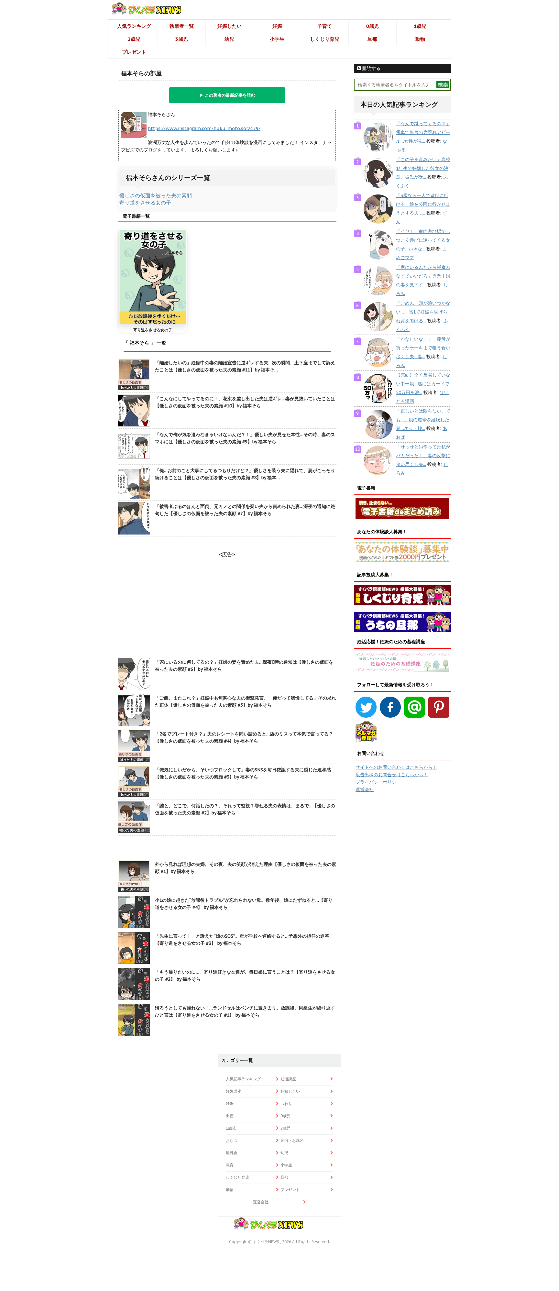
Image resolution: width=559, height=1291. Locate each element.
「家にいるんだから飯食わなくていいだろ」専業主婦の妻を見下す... (423, 276)
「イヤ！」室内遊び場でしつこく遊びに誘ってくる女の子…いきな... (423, 240)
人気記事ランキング (243, 1078)
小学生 (277, 39)
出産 (230, 1115)
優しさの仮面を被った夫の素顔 (155, 195)
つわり (286, 1103)
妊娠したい (229, 26)
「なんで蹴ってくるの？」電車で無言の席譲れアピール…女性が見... (423, 132)
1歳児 (420, 26)
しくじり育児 (324, 39)
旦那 (372, 39)
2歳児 (134, 39)
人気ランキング (134, 26)
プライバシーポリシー (378, 782)
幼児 (229, 39)
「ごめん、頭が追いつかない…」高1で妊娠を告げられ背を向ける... (423, 312)
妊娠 (277, 26)
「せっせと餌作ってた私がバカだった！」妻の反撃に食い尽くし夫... (423, 455)
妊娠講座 (233, 1091)
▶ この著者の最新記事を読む (227, 95)
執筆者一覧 (182, 26)
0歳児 (372, 26)
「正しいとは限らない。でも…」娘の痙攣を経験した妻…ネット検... (423, 419)
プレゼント (134, 52)
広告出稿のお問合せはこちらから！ (392, 775)
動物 (420, 39)
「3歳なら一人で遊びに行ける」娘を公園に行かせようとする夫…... (423, 204)
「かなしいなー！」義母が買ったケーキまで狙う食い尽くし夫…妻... (423, 347)
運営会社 (365, 789)
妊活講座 (288, 1078)
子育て (324, 26)
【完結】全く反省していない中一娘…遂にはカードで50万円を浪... (423, 383)
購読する (370, 68)
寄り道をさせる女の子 (145, 202)
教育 (230, 1165)
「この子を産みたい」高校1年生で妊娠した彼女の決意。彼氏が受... (423, 168)
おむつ (231, 1140)
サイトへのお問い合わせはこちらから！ (396, 767)
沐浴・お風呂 (292, 1140)
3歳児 (181, 39)
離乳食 (231, 1152)
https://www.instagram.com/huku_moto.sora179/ (204, 128)
